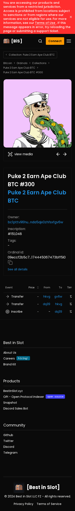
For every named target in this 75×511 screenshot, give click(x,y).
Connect (55, 41)
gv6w (58, 296)
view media (23, 154)
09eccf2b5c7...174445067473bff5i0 (37, 257)
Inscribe (16, 311)
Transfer (17, 296)
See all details (18, 269)
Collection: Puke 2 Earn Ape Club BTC (30, 54)
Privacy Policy (23, 504)
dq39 (46, 304)
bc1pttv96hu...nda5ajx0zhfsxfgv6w (35, 222)
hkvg (46, 296)
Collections (39, 63)
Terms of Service (49, 504)
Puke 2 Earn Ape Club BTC (19, 67)
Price (32, 287)
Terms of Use (45, 23)
